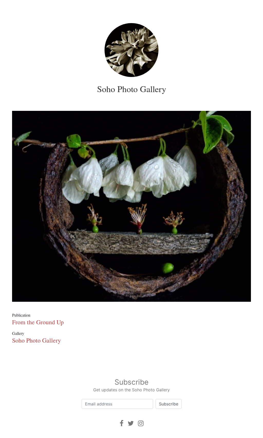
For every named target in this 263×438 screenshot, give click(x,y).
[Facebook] (122, 423)
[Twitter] (131, 423)
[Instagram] (141, 423)
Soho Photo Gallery (131, 89)
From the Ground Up (38, 322)
